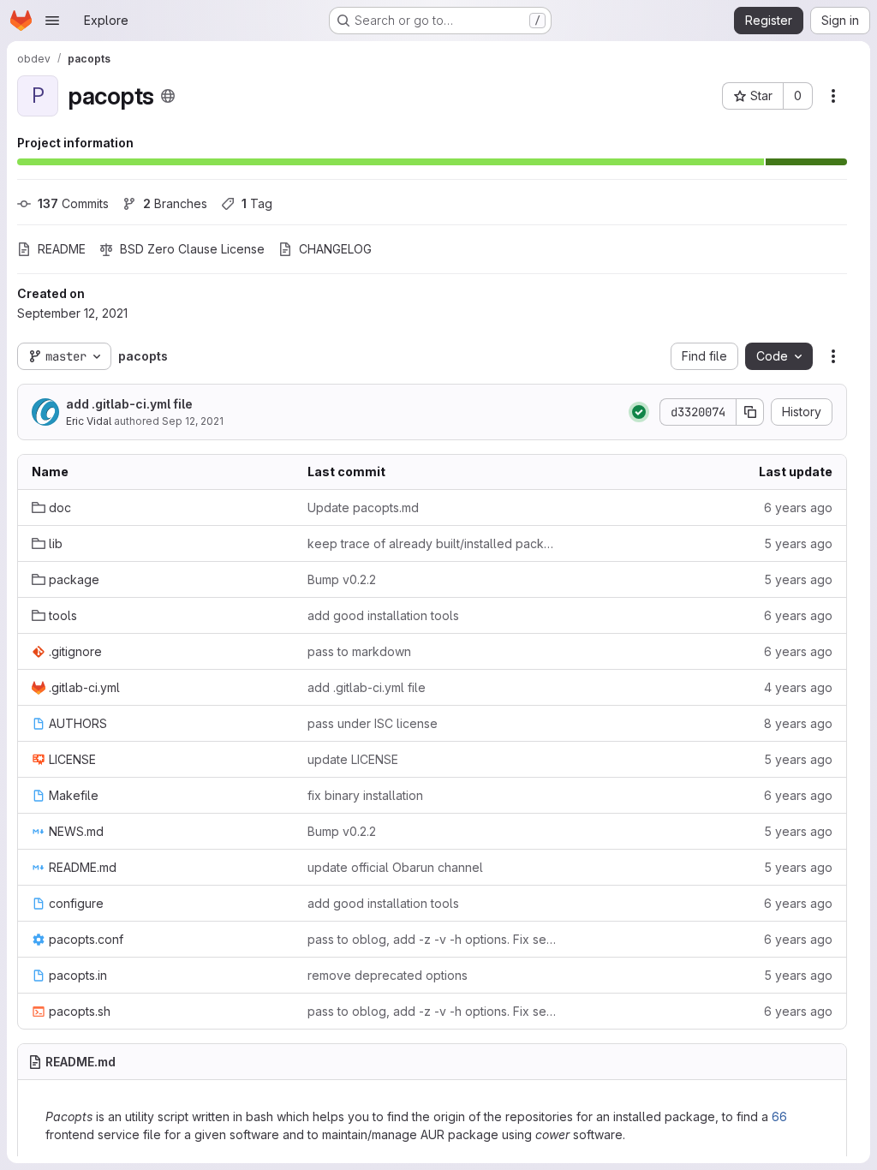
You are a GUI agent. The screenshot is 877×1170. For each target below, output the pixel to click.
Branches (175, 203)
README (62, 249)
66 (779, 1116)
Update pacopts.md (363, 507)
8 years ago (798, 723)
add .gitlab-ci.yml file (129, 404)
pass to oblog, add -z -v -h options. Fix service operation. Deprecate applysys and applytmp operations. (431, 939)
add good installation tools (383, 615)
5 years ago (798, 543)
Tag (257, 203)
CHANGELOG (335, 249)
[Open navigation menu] (52, 20)
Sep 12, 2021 (193, 421)
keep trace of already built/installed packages (431, 543)
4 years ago (798, 687)
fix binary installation (365, 795)
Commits (73, 203)
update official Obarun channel (395, 867)
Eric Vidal (88, 421)
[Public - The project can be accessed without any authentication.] (168, 96)
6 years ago (798, 507)
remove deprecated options (387, 975)
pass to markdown (359, 651)
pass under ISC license (372, 723)
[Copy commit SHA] (750, 412)
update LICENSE (352, 759)
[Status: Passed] (639, 412)
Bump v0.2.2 (341, 579)
